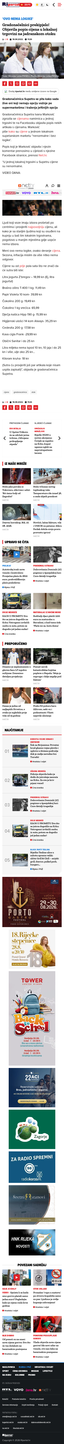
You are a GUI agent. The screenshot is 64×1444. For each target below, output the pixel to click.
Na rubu (6, 1375)
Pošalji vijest (43, 1404)
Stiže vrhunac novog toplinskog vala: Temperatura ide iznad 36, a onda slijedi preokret (47, 491)
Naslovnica (8, 1367)
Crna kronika (10, 633)
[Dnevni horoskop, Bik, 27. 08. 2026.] (16, 512)
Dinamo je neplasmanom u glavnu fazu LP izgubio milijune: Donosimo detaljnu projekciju (16, 671)
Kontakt (55, 1404)
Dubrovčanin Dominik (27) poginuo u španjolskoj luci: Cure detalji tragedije (47, 573)
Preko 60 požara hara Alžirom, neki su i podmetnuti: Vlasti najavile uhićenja (44, 710)
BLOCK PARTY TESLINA (40, 849)
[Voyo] (18, 1389)
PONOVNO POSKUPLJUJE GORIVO (45, 1337)
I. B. (6, 39)
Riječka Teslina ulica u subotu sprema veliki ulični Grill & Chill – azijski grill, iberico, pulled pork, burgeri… (44, 858)
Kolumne (19, 1375)
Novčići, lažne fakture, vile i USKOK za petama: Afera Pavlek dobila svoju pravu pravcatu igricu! (47, 527)
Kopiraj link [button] (35, 83)
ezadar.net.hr (22, 1422)
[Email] (29, 83)
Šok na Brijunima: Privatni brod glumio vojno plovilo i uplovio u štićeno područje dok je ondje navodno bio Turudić (44, 751)
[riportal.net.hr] (7, 1435)
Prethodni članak (4, 438)
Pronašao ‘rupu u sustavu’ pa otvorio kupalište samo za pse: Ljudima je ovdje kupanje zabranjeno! (47, 1297)
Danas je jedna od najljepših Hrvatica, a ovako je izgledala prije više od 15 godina (14, 710)
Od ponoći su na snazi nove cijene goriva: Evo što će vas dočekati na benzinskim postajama (16, 1344)
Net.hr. (43, 155)
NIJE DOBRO (8, 1335)
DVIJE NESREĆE (9, 612)
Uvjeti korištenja (28, 1404)
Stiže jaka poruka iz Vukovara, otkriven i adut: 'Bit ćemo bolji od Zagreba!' (16, 491)
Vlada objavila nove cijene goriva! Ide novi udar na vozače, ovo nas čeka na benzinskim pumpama (47, 1347)
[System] (42, 5)
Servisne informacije (10, 1404)
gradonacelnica (20, 392)
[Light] (37, 5)
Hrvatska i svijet (42, 580)
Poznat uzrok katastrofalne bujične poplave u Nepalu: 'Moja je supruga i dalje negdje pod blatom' (47, 673)
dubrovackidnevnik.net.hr (41, 1422)
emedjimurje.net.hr (9, 1416)
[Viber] (17, 83)
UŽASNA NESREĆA (38, 771)
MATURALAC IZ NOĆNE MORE (47, 612)
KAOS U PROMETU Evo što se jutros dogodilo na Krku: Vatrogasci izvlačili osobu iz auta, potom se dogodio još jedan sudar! (15, 622)
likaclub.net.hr (18, 1428)
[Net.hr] (7, 1389)
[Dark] (47, 5)
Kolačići (5, 1399)
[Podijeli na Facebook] (4, 83)
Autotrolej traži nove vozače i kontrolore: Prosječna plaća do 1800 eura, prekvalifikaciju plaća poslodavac (14, 576)
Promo (31, 1375)
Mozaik (35, 1371)
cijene (6, 392)
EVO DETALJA (15, 428)
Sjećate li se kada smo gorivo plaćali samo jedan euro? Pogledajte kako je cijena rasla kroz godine (15, 1299)
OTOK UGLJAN (40, 1289)
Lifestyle (47, 1371)
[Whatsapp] (23, 83)
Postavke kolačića (19, 1399)
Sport (5, 1371)
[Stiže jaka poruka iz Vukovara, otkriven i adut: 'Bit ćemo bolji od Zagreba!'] (16, 476)
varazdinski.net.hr (27, 1416)
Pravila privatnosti (37, 1399)
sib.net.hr (41, 1416)
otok (33, 392)
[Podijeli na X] (11, 83)
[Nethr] (45, 1389)
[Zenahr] (31, 1389)
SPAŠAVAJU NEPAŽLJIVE (39, 430)
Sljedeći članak (59, 438)
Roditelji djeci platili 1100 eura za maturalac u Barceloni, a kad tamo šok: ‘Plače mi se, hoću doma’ (47, 620)
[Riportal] (11, 4)
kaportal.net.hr (8, 1422)
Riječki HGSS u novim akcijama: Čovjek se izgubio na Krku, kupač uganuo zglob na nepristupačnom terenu (43, 443)
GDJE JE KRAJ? (9, 1289)
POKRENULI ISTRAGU (43, 565)
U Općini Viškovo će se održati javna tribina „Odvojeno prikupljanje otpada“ (19, 438)
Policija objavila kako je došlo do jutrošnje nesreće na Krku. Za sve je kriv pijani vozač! (44, 779)
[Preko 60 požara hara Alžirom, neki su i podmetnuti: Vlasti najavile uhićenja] (47, 695)
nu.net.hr (5, 1428)
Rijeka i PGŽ (9, 587)
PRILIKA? (6, 565)
